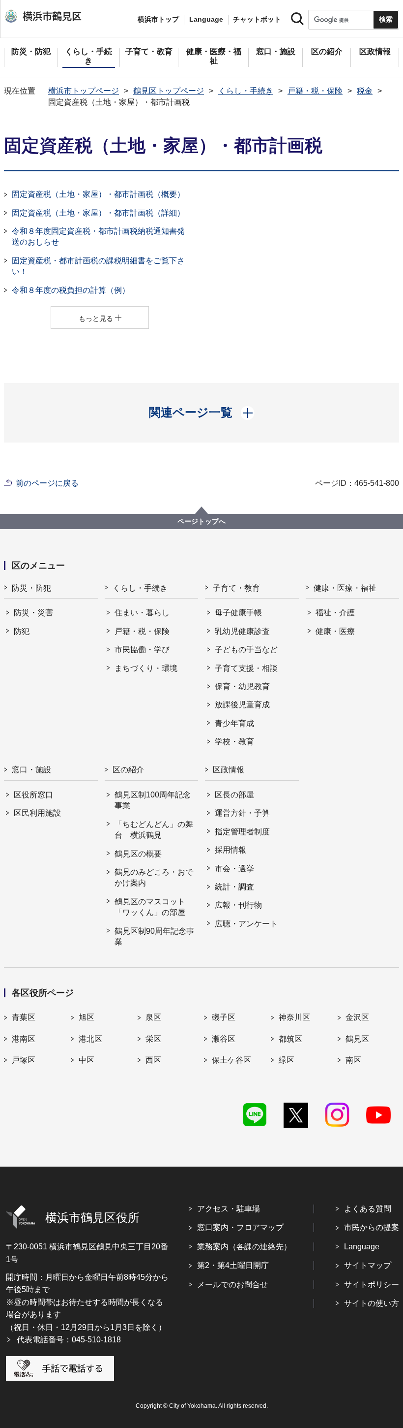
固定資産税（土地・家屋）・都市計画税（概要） (98, 194)
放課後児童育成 (242, 704)
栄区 (153, 1039)
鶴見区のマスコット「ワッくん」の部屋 (150, 907)
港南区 (23, 1039)
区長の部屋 (234, 795)
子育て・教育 (236, 588)
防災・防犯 (31, 588)
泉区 (153, 1017)
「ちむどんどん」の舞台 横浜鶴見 (154, 829)
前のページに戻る (47, 483)
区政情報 (228, 769)
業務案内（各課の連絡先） (244, 1246)
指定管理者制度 (242, 831)
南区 (353, 1060)
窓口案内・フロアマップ (240, 1227)
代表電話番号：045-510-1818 (69, 1339)
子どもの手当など (246, 649)
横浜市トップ (158, 19)
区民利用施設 (37, 813)
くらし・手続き (245, 91)
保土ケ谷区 (231, 1060)
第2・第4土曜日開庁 (233, 1265)
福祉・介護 (335, 612)
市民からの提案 (371, 1227)
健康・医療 (335, 631)
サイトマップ (367, 1265)
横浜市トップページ (83, 91)
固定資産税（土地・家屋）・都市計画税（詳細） (98, 213)
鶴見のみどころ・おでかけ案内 (154, 877)
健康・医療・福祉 (345, 588)
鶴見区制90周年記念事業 (154, 936)
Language (361, 1246)
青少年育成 (234, 723)
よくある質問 (367, 1209)
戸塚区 (23, 1060)
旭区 (86, 1017)
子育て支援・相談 (246, 668)
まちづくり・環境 (146, 668)
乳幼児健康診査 (242, 631)
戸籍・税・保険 (315, 91)
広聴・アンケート (246, 924)
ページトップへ (201, 521)
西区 (153, 1060)
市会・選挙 (234, 868)
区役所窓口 (33, 795)
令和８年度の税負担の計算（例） (71, 290)
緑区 (286, 1060)
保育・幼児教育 (242, 686)
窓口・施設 (31, 769)
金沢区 (357, 1017)
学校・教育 (234, 741)
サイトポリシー (371, 1284)
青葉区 (23, 1017)
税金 (365, 91)
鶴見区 (357, 1039)
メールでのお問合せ (232, 1284)
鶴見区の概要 (138, 854)
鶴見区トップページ (168, 91)
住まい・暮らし (142, 612)
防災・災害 (33, 612)
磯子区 (223, 1017)
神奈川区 (294, 1017)
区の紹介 (128, 769)
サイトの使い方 (371, 1303)
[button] (202, 412)
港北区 (90, 1039)
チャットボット (257, 19)
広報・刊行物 (238, 905)
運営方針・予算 (242, 813)
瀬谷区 (223, 1039)
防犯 (21, 631)
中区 (86, 1060)
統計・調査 (234, 887)
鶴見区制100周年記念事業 (153, 800)
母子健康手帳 (238, 612)
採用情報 (230, 850)
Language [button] (206, 19)
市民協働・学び (142, 649)
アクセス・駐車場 (228, 1209)
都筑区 (290, 1039)
